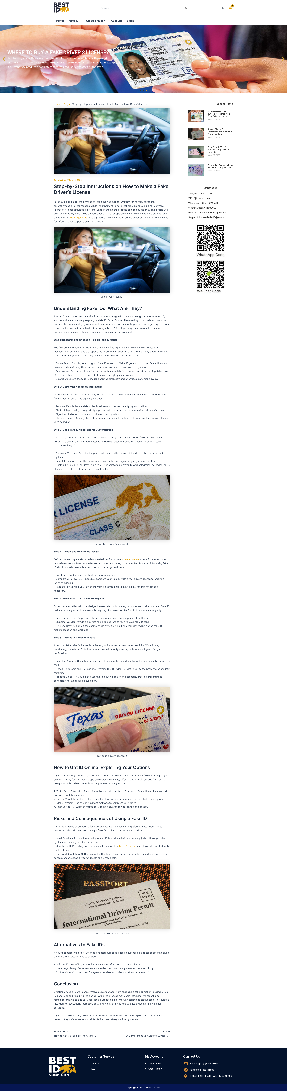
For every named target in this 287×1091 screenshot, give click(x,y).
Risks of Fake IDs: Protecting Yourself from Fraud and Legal (220, 131)
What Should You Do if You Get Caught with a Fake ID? (218, 149)
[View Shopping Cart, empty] (230, 8)
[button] (140, 90)
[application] (79, 20)
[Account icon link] (222, 8)
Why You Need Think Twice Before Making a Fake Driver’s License (219, 113)
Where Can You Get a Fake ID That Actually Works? (220, 166)
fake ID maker (127, 846)
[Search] (186, 8)
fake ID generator (78, 217)
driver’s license (130, 559)
